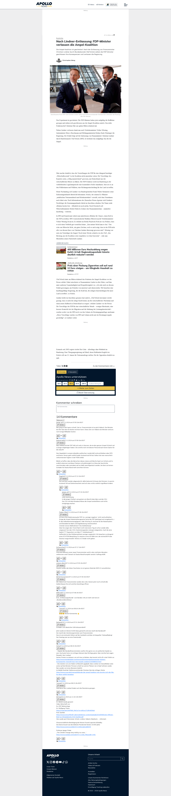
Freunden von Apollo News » (98, 794)
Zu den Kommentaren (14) (103, 366)
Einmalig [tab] (62, 372)
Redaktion (70, 258)
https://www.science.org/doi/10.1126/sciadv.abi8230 (73, 727)
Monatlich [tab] (73, 372)
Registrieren (92, 774)
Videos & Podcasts (94, 765)
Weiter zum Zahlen (86, 388)
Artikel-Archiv (92, 763)
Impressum (91, 785)
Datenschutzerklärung (95, 782)
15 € (65, 383)
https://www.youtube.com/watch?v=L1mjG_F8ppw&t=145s (76, 735)
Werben (100, 4)
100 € (84, 383)
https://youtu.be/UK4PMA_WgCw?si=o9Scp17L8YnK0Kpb (75, 710)
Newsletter (91, 768)
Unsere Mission (52, 769)
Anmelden (91, 771)
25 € (71, 383)
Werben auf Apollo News (55, 777)
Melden (61, 425)
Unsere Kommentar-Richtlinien (98, 778)
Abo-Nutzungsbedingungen (97, 780)
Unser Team (51, 767)
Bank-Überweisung (86, 393)
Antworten (62, 438)
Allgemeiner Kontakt (53, 775)
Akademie (50, 771)
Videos (91, 4)
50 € (77, 383)
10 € (59, 383)
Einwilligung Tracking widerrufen (98, 787)
